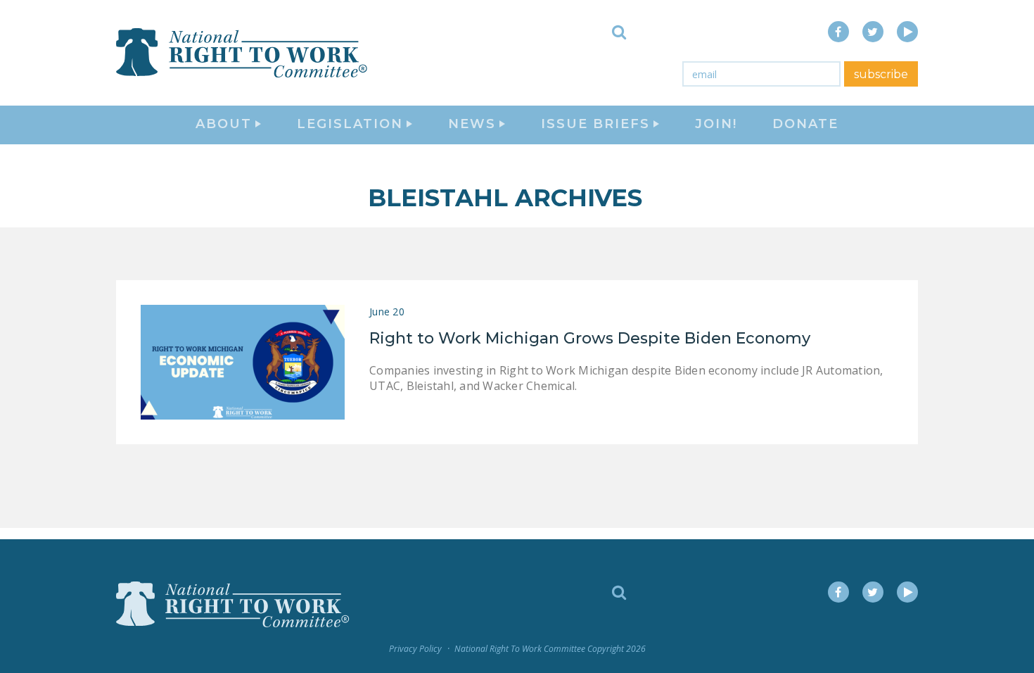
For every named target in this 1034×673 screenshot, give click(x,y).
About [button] (224, 124)
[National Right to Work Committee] (242, 52)
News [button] (472, 124)
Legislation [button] (350, 124)
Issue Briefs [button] (595, 124)
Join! (716, 124)
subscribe (881, 74)
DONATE (805, 124)
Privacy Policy (415, 649)
